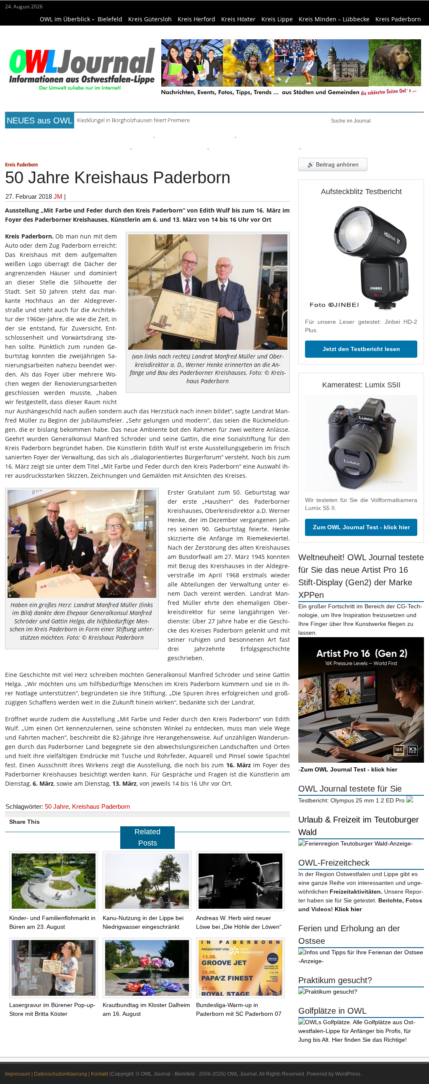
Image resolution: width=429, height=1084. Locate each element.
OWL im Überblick (65, 19)
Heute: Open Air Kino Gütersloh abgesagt (127, 120)
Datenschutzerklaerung (60, 1074)
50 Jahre (57, 806)
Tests (30, 148)
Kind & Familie (236, 148)
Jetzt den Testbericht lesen (361, 349)
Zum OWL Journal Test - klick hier (361, 527)
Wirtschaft (372, 136)
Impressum (17, 1074)
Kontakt (99, 1074)
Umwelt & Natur (324, 136)
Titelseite (36, 136)
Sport (283, 136)
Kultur (223, 136)
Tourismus (281, 148)
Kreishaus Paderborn (101, 806)
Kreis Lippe (277, 19)
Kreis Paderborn (398, 19)
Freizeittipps (132, 136)
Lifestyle (254, 136)
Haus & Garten (182, 136)
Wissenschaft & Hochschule (86, 148)
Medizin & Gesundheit (171, 148)
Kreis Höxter (238, 19)
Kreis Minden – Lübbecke (334, 19)
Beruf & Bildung (82, 136)
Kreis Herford (196, 19)
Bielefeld (110, 19)
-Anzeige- (400, 843)
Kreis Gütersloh (150, 19)
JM (58, 196)
